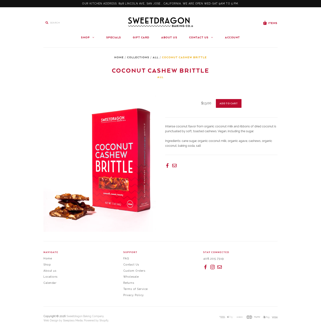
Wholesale (131, 276)
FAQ (126, 258)
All (156, 57)
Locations (50, 276)
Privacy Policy (133, 295)
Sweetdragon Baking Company (85, 316)
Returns (128, 282)
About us (49, 270)
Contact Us (199, 37)
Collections (138, 57)
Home (119, 57)
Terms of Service (135, 288)
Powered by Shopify (96, 320)
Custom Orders (134, 270)
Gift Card (141, 37)
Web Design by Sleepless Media (63, 320)
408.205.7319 (213, 258)
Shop (86, 37)
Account (232, 37)
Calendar (49, 282)
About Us (169, 37)
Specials (113, 37)
